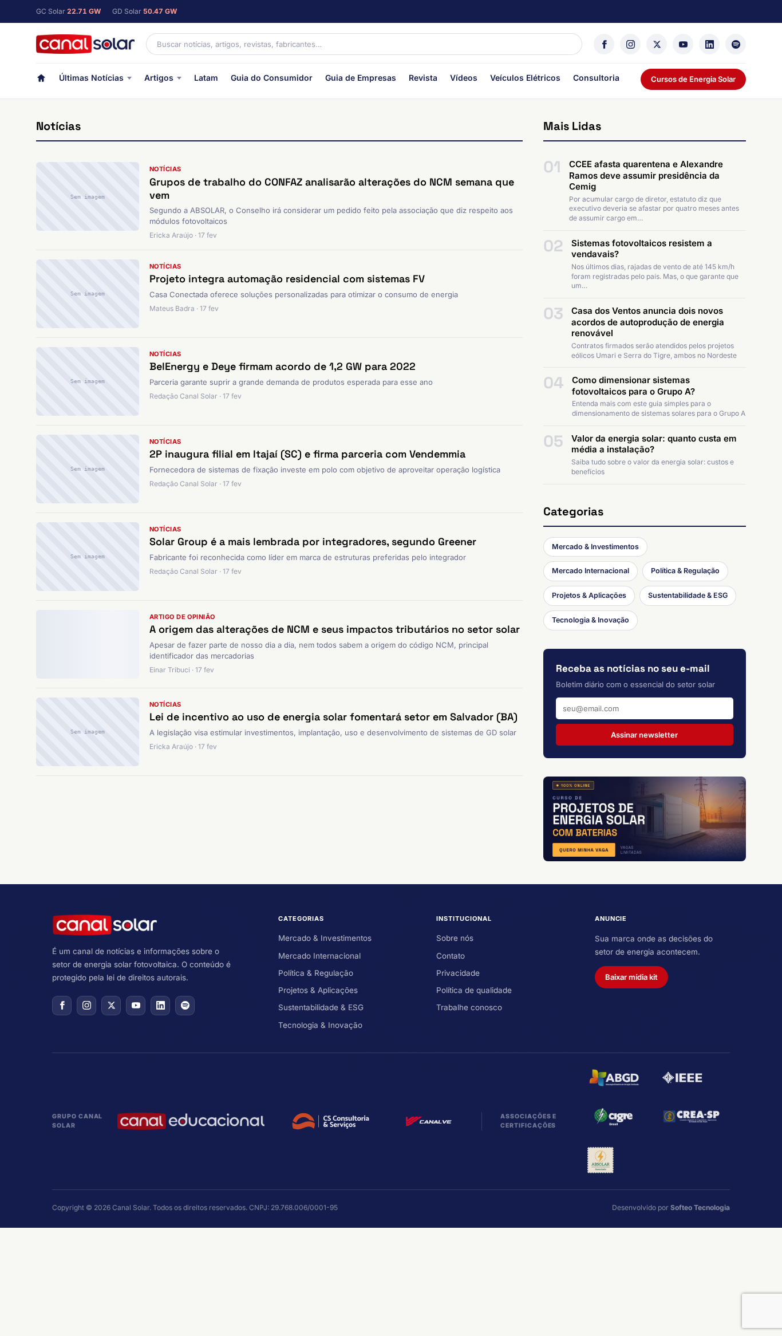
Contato (450, 955)
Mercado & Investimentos (595, 546)
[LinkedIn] (709, 44)
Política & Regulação (685, 570)
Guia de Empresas (360, 77)
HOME (41, 80)
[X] (656, 44)
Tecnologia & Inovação (590, 620)
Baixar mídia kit (631, 977)
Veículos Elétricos (525, 77)
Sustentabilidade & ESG (688, 595)
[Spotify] (735, 44)
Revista (423, 77)
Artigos (158, 77)
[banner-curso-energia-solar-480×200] (644, 819)
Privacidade (458, 973)
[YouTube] (683, 44)
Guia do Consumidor (272, 77)
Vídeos (463, 77)
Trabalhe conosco (469, 1007)
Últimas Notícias (91, 77)
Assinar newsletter (644, 734)
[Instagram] (630, 44)
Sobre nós (454, 938)
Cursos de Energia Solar (693, 79)
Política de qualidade (474, 990)
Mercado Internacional (590, 570)
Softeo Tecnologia (700, 1207)
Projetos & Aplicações (589, 595)
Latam (206, 77)
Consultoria (596, 77)
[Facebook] (604, 44)
